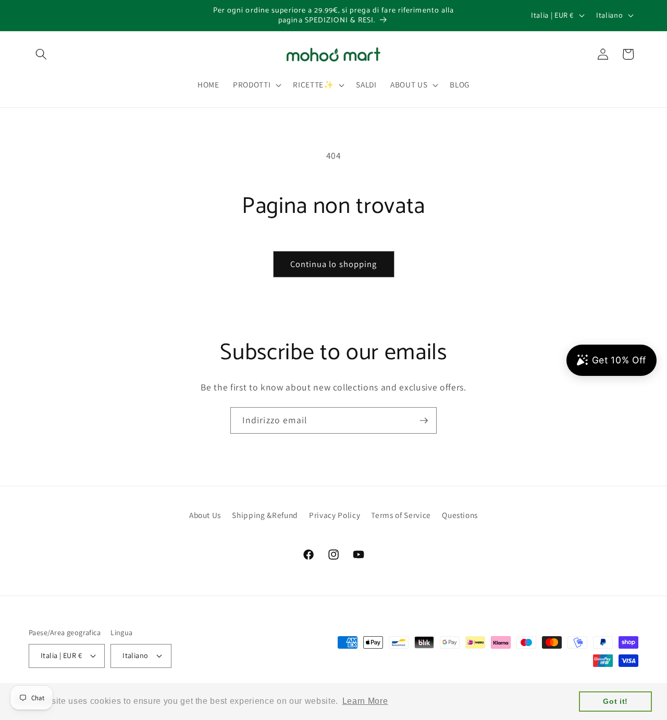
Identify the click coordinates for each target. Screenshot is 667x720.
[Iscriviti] (423, 420)
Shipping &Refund (265, 515)
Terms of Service (401, 515)
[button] (41, 54)
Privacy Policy (334, 515)
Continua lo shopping (333, 264)
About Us (205, 515)
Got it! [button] (615, 701)
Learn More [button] (365, 701)
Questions (460, 515)
